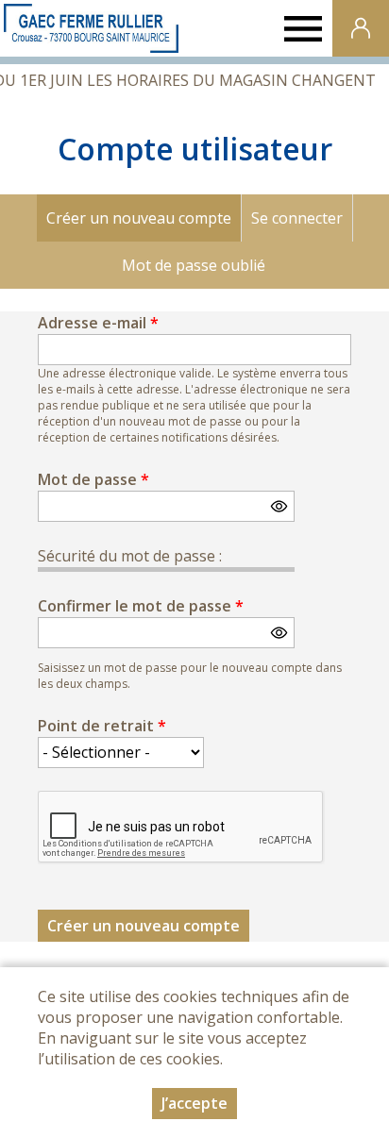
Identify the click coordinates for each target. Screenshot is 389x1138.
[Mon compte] (360, 28)
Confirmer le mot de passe (141, 605)
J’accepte (194, 1103)
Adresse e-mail (98, 322)
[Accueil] (91, 28)
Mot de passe (93, 479)
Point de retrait (102, 725)
